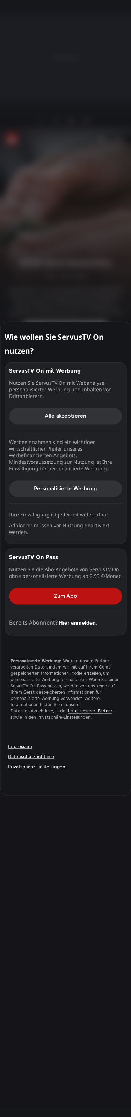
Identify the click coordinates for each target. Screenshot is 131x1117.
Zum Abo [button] (65, 596)
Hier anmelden (77, 623)
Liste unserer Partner (90, 711)
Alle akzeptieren (66, 416)
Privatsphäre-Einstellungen (36, 766)
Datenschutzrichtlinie (31, 756)
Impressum (20, 746)
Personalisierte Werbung (65, 488)
